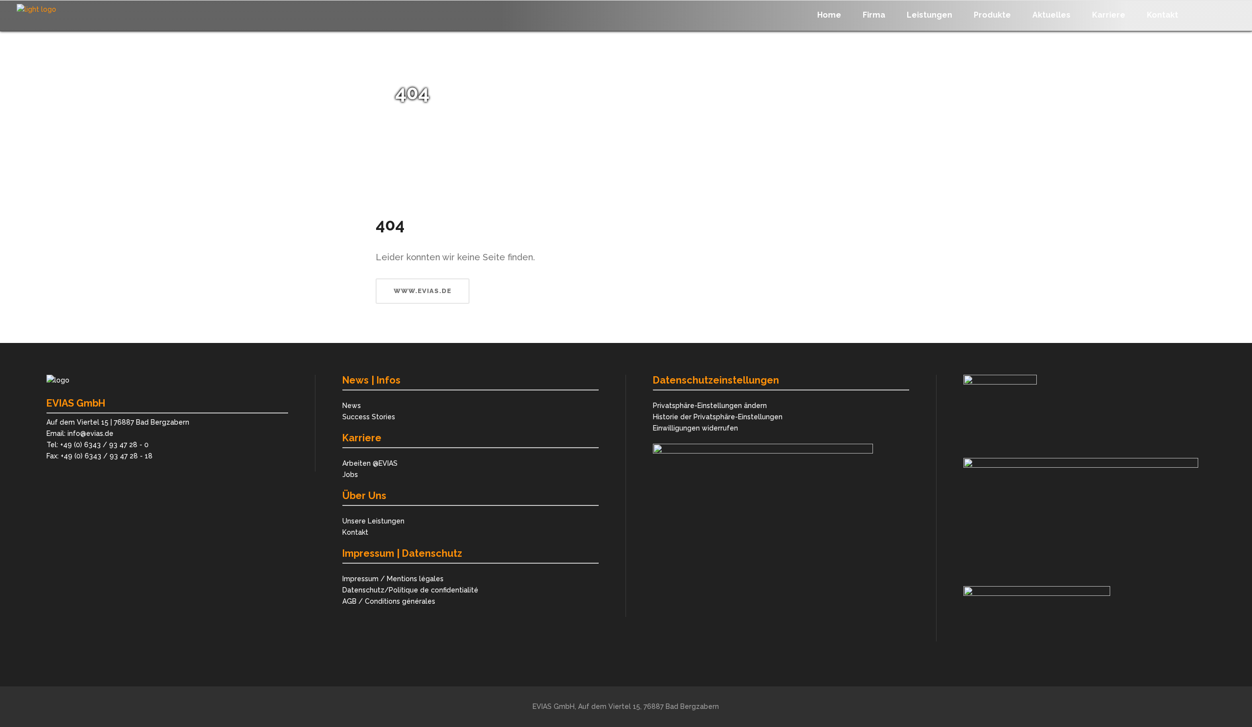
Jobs (350, 474)
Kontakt (355, 532)
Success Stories (368, 417)
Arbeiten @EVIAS (370, 463)
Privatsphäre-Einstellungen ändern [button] (710, 405)
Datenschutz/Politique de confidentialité (410, 590)
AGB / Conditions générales (388, 601)
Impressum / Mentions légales (393, 579)
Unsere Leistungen (373, 521)
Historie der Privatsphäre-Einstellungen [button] (717, 417)
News (351, 405)
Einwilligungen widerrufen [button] (695, 428)
